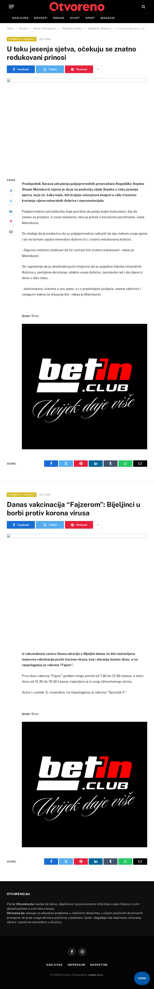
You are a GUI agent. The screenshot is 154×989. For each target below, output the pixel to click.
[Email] (11, 232)
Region (58, 17)
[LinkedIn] (11, 211)
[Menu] (11, 6)
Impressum (76, 964)
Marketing (99, 964)
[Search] (143, 6)
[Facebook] (11, 191)
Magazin (107, 17)
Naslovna (20, 17)
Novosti (40, 17)
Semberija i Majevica (21, 39)
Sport (90, 17)
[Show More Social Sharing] (98, 69)
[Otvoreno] (77, 6)
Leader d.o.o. (95, 974)
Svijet (75, 17)
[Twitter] (11, 201)
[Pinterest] (11, 221)
